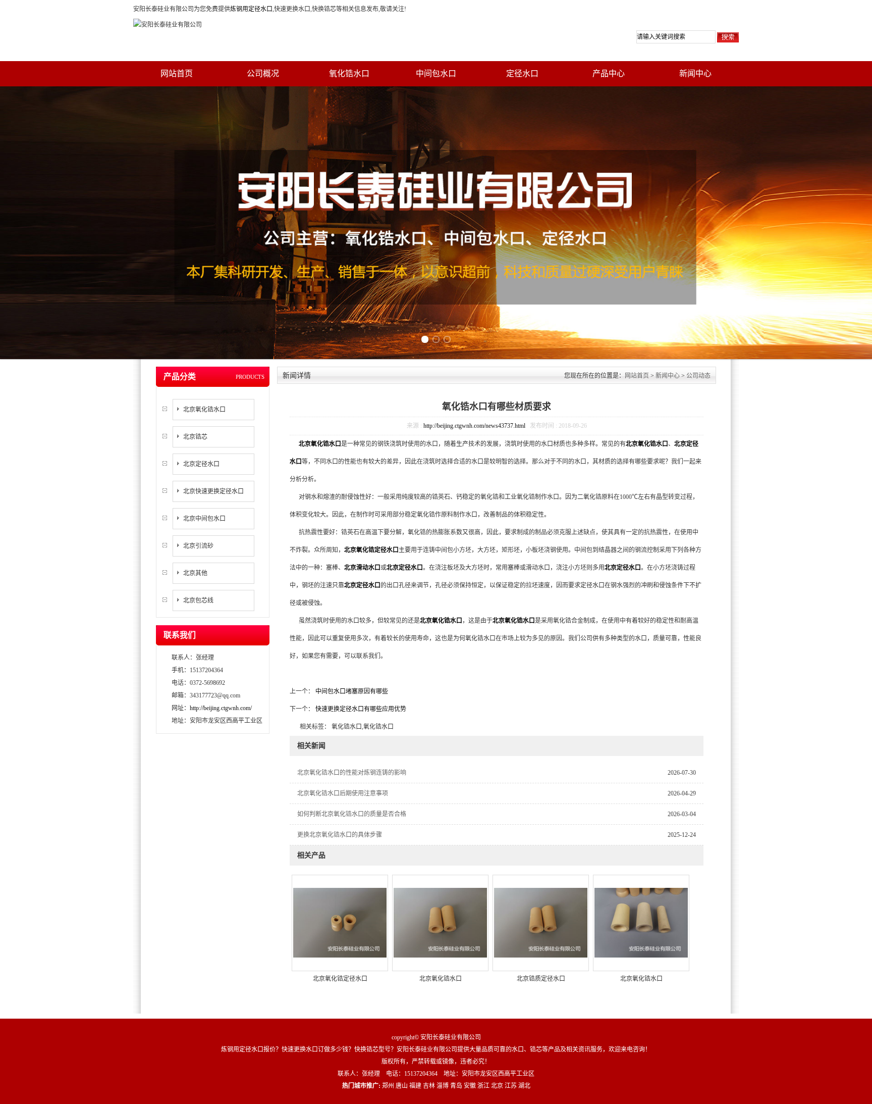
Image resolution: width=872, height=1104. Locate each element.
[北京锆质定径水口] (540, 922)
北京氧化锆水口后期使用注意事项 (342, 793)
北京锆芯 (195, 436)
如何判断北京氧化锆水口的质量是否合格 (351, 814)
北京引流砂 (198, 545)
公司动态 (698, 375)
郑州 (388, 1085)
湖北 (524, 1085)
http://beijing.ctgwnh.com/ (221, 708)
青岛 (456, 1085)
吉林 (429, 1085)
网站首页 (176, 73)
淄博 (443, 1085)
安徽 (470, 1085)
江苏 (511, 1085)
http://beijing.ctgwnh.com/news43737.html (474, 425)
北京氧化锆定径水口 (340, 978)
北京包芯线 (198, 600)
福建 (415, 1085)
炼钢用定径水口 (251, 9)
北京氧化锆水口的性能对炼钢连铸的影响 (351, 772)
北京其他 (195, 573)
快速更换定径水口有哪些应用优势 (360, 709)
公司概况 (263, 73)
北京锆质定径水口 (541, 978)
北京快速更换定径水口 (213, 491)
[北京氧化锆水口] (440, 922)
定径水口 (522, 73)
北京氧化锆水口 (204, 409)
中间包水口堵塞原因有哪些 (351, 691)
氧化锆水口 (349, 73)
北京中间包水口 (204, 518)
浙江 (483, 1085)
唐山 (402, 1085)
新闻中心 (695, 73)
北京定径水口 (201, 464)
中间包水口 (436, 73)
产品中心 (608, 73)
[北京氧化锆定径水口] (340, 922)
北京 (497, 1085)
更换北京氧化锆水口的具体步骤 (339, 834)
